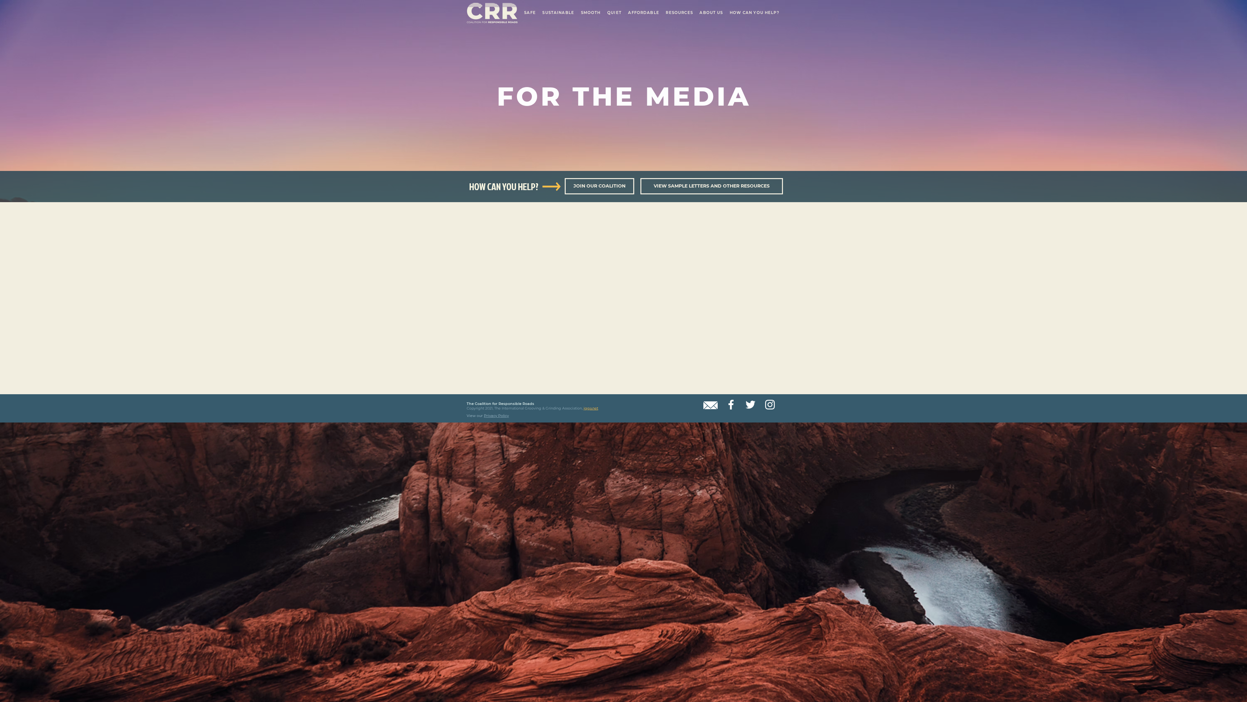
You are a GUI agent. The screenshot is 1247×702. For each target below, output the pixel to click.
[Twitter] (750, 404)
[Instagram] (769, 404)
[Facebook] (730, 404)
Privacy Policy (496, 415)
